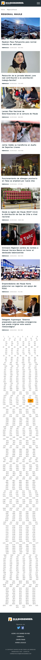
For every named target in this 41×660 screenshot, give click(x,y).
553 (10, 503)
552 (4, 503)
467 (27, 475)
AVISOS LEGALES (20, 643)
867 (20, 604)
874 (30, 605)
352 (24, 439)
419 (4, 461)
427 (20, 463)
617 (11, 524)
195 (17, 390)
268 (20, 413)
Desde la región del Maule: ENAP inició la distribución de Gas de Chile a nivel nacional (20, 214)
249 (33, 406)
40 (35, 345)
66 (6, 354)
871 (11, 605)
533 (30, 496)
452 (30, 470)
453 (37, 470)
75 (20, 356)
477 (17, 479)
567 (34, 506)
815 (11, 586)
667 (7, 541)
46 (32, 347)
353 (30, 439)
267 (13, 413)
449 (10, 470)
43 (15, 347)
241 (17, 404)
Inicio (3, 9)
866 (13, 604)
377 (10, 447)
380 (30, 447)
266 (7, 413)
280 (23, 416)
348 (33, 437)
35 (6, 345)
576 (17, 510)
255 (37, 408)
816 (17, 586)
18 (14, 340)
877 (24, 607)
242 (24, 404)
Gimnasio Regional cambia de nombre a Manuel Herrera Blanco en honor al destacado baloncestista (20, 250)
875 (37, 605)
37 (17, 345)
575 (11, 510)
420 (10, 461)
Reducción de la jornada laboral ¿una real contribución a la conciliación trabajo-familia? (19, 78)
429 (33, 463)
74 (15, 356)
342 (30, 435)
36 (12, 345)
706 (27, 553)
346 (20, 437)
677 (37, 543)
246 (14, 406)
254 (30, 408)
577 (24, 510)
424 (36, 461)
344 (7, 437)
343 (37, 435)
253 (23, 408)
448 (4, 470)
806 (27, 583)
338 (4, 435)
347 (27, 437)
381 (37, 447)
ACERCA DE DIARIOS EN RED (20, 633)
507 (13, 489)
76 (26, 356)
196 (23, 390)
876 (17, 607)
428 (27, 463)
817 (24, 586)
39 (29, 345)
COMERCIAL (20, 636)
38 (23, 345)
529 (4, 496)
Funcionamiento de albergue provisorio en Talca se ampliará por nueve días (19, 179)
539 (33, 498)
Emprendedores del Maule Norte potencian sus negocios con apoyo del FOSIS (19, 286)
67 (12, 354)
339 (10, 435)
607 (20, 520)
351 (17, 439)
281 (30, 416)
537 (20, 498)
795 (24, 579)
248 (27, 406)
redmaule (5, 47)
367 (20, 444)
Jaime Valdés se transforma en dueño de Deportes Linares (19, 146)
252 (17, 408)
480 (36, 479)
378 (17, 447)
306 (27, 425)
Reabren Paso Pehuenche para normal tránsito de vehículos (19, 43)
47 (37, 347)
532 (24, 496)
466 (20, 475)
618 (17, 524)
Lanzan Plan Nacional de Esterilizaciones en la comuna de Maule (20, 112)
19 (20, 340)
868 (27, 604)
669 (20, 541)
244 (37, 404)
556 (30, 503)
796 (30, 579)
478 (23, 479)
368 (27, 444)
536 (14, 498)
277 (4, 416)
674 (17, 543)
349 (4, 439)
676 (30, 543)
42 (9, 347)
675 (24, 543)
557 (37, 503)
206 (20, 394)
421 (17, 461)
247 (20, 406)
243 (30, 404)
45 (26, 347)
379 (23, 447)
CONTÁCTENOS (20, 640)
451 (24, 470)
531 (17, 496)
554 (17, 503)
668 (13, 541)
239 (4, 404)
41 (3, 347)
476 (10, 479)
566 (27, 506)
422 (23, 461)
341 (24, 435)
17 (9, 340)
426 (14, 463)
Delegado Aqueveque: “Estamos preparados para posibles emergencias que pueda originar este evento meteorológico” (19, 323)
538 (27, 498)
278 (10, 416)
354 (37, 439)
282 (37, 416)
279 (17, 416)
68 (18, 354)
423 (30, 461)
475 (4, 479)
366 (13, 444)
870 (4, 605)
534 (37, 496)
